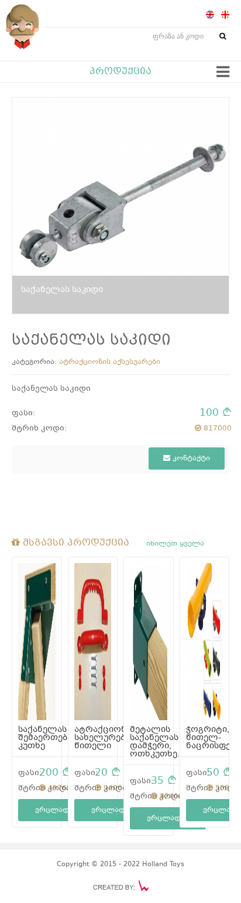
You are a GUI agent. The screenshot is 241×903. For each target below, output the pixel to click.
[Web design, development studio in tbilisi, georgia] (121, 885)
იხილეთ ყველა (175, 543)
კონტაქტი (190, 458)
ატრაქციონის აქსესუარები (109, 362)
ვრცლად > (56, 810)
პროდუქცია (120, 72)
